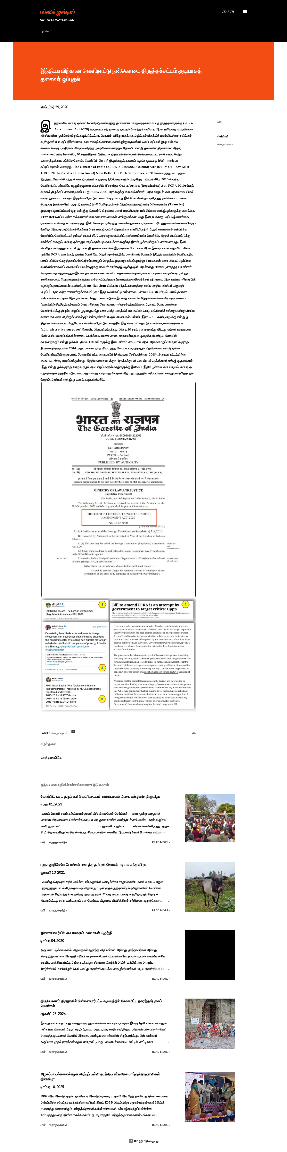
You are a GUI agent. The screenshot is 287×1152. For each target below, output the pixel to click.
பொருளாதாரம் (225, 144)
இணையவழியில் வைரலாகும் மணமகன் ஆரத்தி (76, 932)
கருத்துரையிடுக (51, 757)
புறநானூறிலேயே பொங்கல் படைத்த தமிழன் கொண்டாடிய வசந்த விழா (93, 864)
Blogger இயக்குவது (146, 1141)
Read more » (161, 842)
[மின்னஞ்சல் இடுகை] (73, 733)
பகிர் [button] (219, 122)
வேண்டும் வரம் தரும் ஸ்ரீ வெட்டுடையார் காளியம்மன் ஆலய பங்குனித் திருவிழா (100, 796)
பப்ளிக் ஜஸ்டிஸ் (57, 11)
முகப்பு (46, 31)
